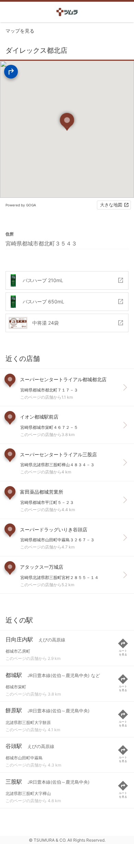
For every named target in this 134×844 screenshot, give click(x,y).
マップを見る (19, 31)
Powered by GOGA (20, 205)
